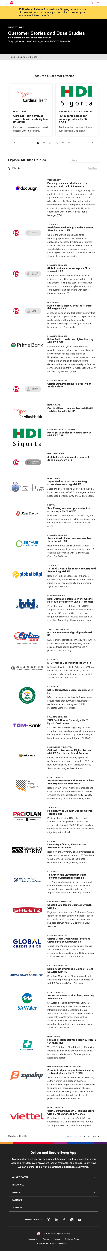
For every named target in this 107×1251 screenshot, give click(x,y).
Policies (46, 1239)
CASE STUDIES (16, 27)
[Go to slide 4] (57, 143)
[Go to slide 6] (69, 143)
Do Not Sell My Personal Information (51, 1243)
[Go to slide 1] (38, 143)
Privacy (57, 1239)
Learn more (40, 15)
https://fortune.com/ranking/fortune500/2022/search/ (39, 41)
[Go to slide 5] (63, 143)
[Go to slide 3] (50, 143)
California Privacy (72, 1239)
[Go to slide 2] (44, 143)
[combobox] (27, 57)
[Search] (91, 2)
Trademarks (32, 1239)
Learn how (90, 1163)
